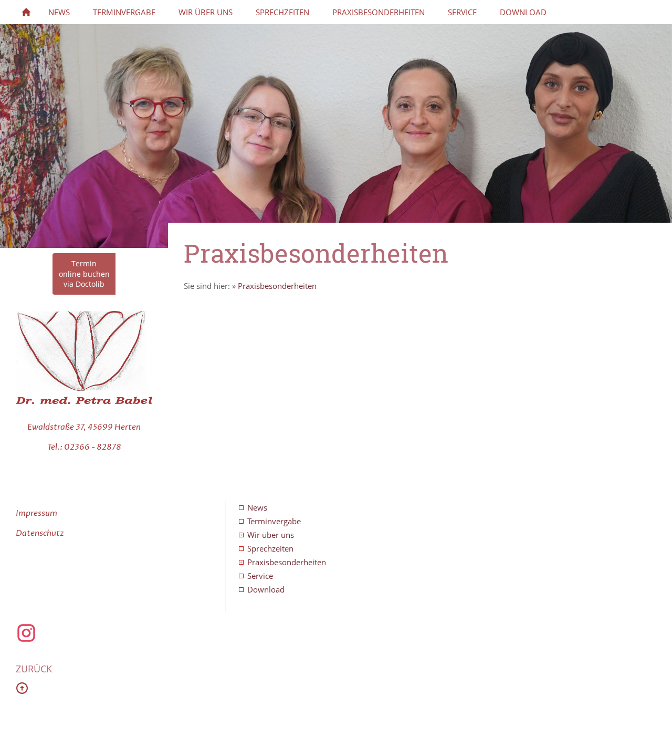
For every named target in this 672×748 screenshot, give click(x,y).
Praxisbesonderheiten (277, 285)
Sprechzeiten (270, 548)
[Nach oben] (22, 688)
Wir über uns (270, 534)
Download (266, 589)
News (257, 507)
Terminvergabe (274, 521)
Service (260, 575)
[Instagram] (26, 640)
